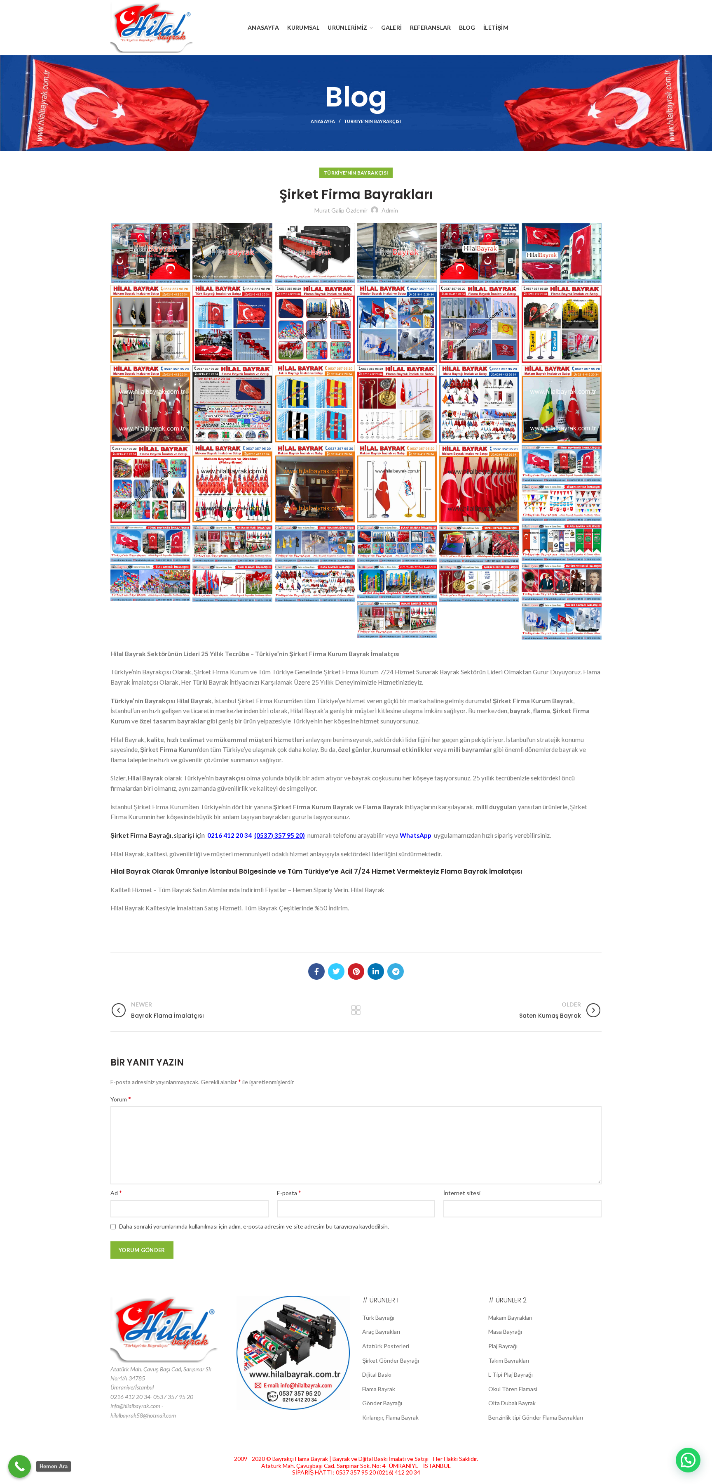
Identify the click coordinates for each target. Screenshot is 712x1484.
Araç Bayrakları (381, 1331)
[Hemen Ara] (19, 1466)
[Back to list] (356, 1010)
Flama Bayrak (378, 1388)
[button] (688, 1460)
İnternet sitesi (461, 1192)
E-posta (289, 1192)
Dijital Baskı (376, 1374)
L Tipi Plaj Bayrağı (510, 1374)
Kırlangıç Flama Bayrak (390, 1417)
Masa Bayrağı (505, 1331)
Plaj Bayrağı (503, 1345)
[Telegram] (395, 971)
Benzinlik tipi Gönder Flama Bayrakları (535, 1417)
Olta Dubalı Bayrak (512, 1402)
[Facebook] (316, 971)
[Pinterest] (356, 971)
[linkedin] (376, 971)
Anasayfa (323, 121)
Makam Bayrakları (510, 1317)
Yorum (120, 1099)
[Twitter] (336, 971)
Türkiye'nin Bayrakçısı (372, 121)
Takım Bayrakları (508, 1360)
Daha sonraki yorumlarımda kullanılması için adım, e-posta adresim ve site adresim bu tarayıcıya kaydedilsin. (254, 1226)
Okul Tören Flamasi (512, 1388)
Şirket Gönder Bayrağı (390, 1360)
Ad (116, 1192)
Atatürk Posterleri (385, 1345)
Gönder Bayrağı (382, 1402)
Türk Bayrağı (378, 1317)
